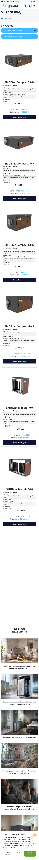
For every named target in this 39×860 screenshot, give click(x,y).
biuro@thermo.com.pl (11, 1)
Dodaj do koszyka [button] (19, 117)
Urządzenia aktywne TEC (13, 36)
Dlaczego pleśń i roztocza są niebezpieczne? (19, 737)
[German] (34, 1)
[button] (34, 6)
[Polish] (36, 1)
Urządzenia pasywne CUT (13, 30)
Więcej (13, 847)
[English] (31, 1)
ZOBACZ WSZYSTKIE (19, 632)
